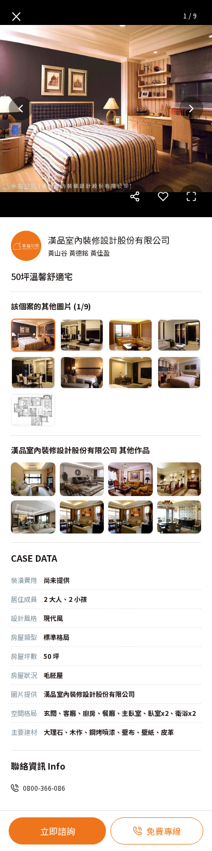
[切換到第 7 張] (130, 372)
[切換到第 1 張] (33, 335)
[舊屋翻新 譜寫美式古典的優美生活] (179, 517)
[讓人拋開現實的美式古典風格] (82, 479)
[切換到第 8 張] (179, 372)
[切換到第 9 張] (33, 410)
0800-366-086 (44, 787)
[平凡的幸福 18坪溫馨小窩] (33, 479)
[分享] (135, 196)
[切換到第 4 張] (179, 335)
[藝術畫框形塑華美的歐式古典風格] (130, 479)
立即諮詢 (57, 830)
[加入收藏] (163, 196)
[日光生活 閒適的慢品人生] (33, 517)
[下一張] (191, 108)
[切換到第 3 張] (130, 335)
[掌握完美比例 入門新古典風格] (82, 517)
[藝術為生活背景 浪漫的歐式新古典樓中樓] (179, 479)
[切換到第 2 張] (82, 335)
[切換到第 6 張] (82, 372)
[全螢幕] (191, 196)
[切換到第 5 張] (33, 372)
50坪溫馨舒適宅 (42, 276)
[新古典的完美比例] (130, 517)
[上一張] (21, 108)
